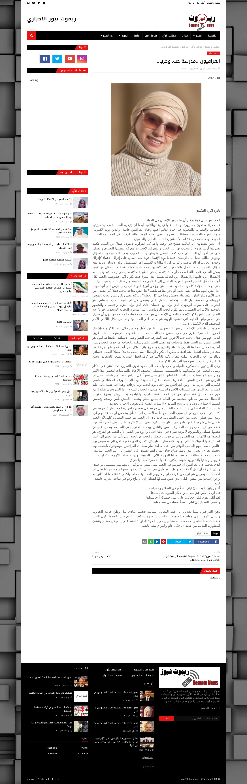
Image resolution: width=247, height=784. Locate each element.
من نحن (191, 3)
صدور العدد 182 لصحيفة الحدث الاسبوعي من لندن (116, 725)
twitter (85, 747)
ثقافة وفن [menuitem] (151, 35)
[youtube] (33, 3)
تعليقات (37, 338)
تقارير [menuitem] (185, 35)
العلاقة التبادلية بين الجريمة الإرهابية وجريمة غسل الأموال (49, 246)
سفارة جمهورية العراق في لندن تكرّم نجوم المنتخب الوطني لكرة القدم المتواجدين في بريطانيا (116, 742)
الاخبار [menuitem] (199, 35)
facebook (51, 747)
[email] (28, 3)
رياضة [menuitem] (137, 35)
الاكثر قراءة (77, 338)
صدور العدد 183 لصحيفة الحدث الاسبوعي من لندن (116, 709)
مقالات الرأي (197, 47)
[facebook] (44, 3)
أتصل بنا (201, 3)
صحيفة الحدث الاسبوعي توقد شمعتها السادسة (53, 378)
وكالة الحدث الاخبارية (144, 669)
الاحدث (57, 338)
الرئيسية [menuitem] (212, 35)
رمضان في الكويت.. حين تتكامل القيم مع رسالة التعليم (51, 231)
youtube (52, 753)
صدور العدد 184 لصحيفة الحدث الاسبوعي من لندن (49, 348)
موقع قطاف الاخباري (112, 675)
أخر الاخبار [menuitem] (108, 35)
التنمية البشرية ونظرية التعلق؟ (56, 259)
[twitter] (39, 3)
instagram (83, 753)
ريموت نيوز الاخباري (51, 19)
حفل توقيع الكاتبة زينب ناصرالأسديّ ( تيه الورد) (51, 393)
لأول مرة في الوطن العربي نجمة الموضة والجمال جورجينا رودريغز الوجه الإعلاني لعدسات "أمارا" (51, 306)
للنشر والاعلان (213, 3)
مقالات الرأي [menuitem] (169, 35)
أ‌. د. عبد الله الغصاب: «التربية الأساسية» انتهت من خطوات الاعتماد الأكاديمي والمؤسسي (52, 287)
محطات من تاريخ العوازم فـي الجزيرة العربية (50, 361)
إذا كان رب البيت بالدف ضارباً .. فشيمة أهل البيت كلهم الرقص (51, 409)
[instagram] (82, 59)
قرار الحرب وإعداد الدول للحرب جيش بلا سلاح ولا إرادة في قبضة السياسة (49, 215)
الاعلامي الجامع (64, 322)
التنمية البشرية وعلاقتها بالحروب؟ (55, 199)
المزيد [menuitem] (125, 35)
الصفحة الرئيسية (212, 47)
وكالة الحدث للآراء (114, 669)
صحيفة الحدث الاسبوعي (142, 675)
